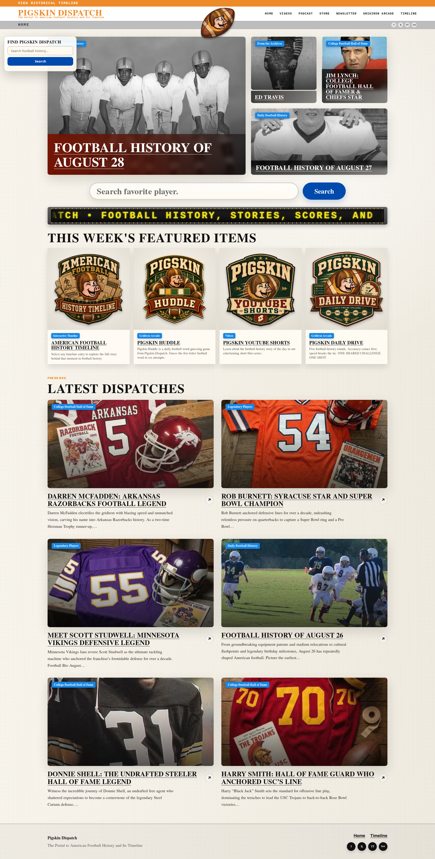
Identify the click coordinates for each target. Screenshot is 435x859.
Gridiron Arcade (378, 13)
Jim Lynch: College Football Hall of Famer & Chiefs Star (350, 86)
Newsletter (346, 13)
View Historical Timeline (48, 3)
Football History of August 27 (314, 167)
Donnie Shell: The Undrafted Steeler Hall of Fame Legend (122, 777)
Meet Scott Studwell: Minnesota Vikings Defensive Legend (113, 638)
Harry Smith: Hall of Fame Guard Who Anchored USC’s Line (297, 777)
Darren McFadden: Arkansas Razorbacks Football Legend (107, 499)
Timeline (409, 13)
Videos (286, 13)
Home (269, 13)
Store (324, 13)
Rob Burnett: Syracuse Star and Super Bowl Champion (296, 499)
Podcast (306, 13)
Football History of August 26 (282, 635)
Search (324, 191)
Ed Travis (269, 97)
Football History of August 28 (133, 154)
